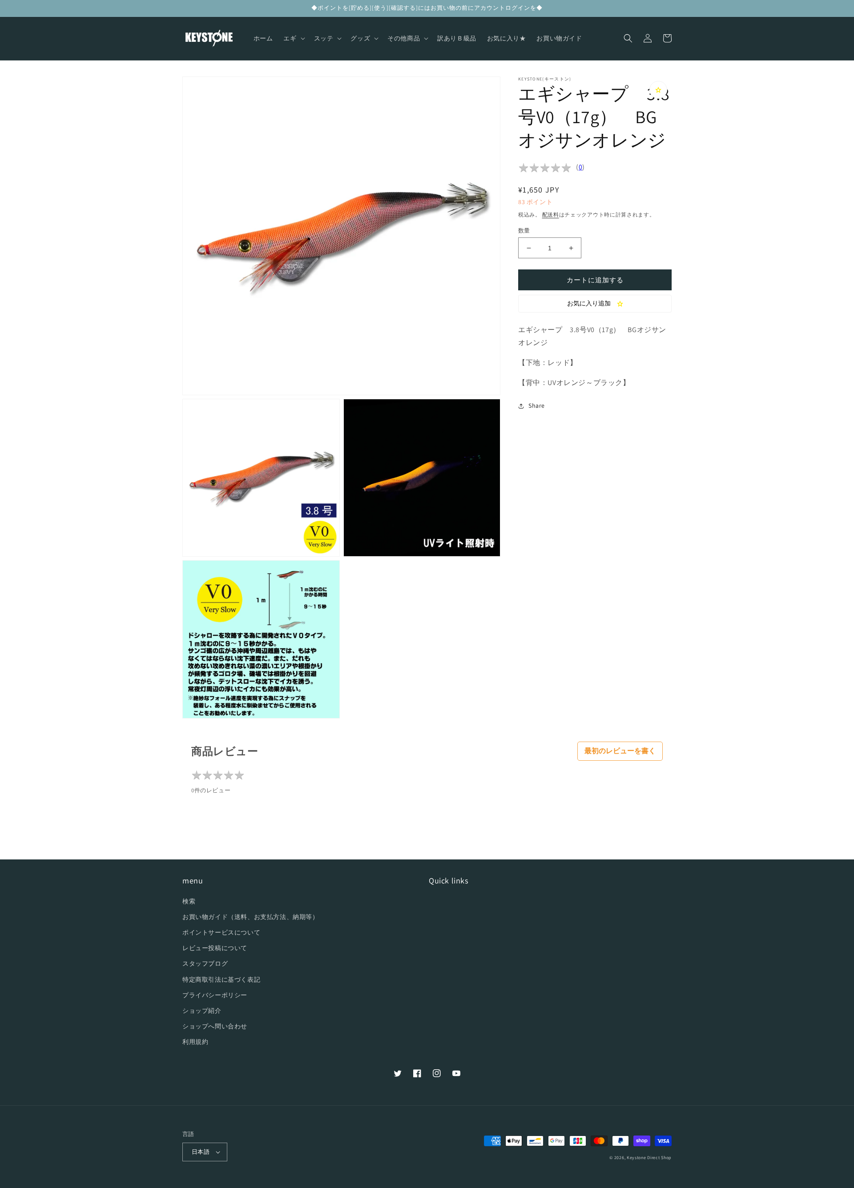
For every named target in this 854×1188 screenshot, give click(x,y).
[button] (293, 38)
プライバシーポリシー (214, 995)
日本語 (200, 1152)
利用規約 (195, 1042)
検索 (188, 901)
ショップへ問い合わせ (214, 1026)
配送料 (550, 214)
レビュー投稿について (214, 948)
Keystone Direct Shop (649, 1157)
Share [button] (536, 405)
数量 (524, 230)
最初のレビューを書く (620, 751)
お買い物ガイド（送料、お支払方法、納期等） (250, 917)
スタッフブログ (205, 963)
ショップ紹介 (202, 1011)
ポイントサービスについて (221, 932)
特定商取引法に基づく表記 (221, 979)
